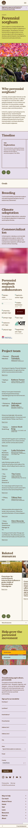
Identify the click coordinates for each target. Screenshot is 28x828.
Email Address (5, 714)
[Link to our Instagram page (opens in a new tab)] (3, 777)
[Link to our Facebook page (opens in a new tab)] (13, 777)
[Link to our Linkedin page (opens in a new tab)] (6, 777)
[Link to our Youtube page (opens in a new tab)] (17, 777)
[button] (26, 8)
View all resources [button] (6, 622)
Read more (4, 375)
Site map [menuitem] (13, 783)
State (3, 746)
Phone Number (6, 721)
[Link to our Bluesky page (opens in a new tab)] (10, 777)
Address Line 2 (5, 733)
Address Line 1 (5, 727)
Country (4, 760)
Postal (3, 754)
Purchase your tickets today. (8, 9)
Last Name (4, 708)
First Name (4, 702)
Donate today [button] (7, 652)
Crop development (21, 826)
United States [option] (6, 762)
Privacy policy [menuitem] (5, 783)
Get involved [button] (7, 657)
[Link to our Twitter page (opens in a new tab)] (20, 777)
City (3, 740)
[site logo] (4, 3)
